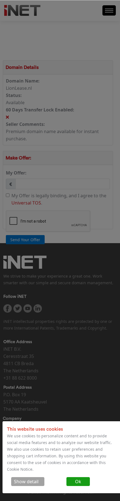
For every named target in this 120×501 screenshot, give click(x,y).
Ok (78, 481)
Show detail (26, 481)
